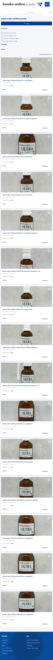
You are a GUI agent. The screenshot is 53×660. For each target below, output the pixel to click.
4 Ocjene (12, 314)
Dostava (29, 645)
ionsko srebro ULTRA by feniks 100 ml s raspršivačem (17, 462)
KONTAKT (5, 653)
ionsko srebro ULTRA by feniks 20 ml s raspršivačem (17, 80)
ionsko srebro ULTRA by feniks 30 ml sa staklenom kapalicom (19, 233)
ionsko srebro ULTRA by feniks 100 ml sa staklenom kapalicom (20, 500)
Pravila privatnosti (33, 642)
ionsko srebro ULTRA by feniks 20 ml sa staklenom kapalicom (19, 118)
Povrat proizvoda (32, 648)
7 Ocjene (12, 467)
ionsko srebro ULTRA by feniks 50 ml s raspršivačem (17, 309)
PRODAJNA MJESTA (7, 650)
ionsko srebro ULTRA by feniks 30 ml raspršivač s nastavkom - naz (21, 271)
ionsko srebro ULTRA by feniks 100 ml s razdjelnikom (17, 157)
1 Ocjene (11, 123)
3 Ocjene (12, 390)
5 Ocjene (12, 276)
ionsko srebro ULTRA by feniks (8, 82)
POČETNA (4, 640)
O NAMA (4, 642)
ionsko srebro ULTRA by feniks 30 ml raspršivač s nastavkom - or (20, 385)
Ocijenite (12, 85)
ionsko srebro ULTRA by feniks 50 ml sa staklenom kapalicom (19, 347)
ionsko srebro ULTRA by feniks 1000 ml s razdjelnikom (17, 614)
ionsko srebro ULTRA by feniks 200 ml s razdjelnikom (17, 424)
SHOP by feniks (7, 648)
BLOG (3, 645)
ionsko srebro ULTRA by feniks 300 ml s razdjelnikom (17, 538)
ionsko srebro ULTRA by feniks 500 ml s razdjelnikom (17, 576)
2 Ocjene (12, 200)
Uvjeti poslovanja (33, 640)
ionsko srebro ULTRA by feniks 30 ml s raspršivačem (17, 195)
